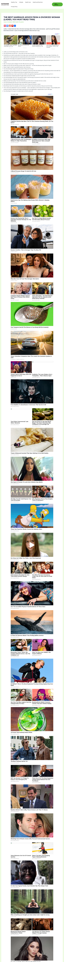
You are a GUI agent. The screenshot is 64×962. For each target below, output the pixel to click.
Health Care (28, 2)
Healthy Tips (14, 2)
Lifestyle (21, 2)
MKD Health (16, 22)
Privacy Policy (14, 6)
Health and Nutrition (38, 2)
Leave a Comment (8, 22)
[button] (57, 4)
